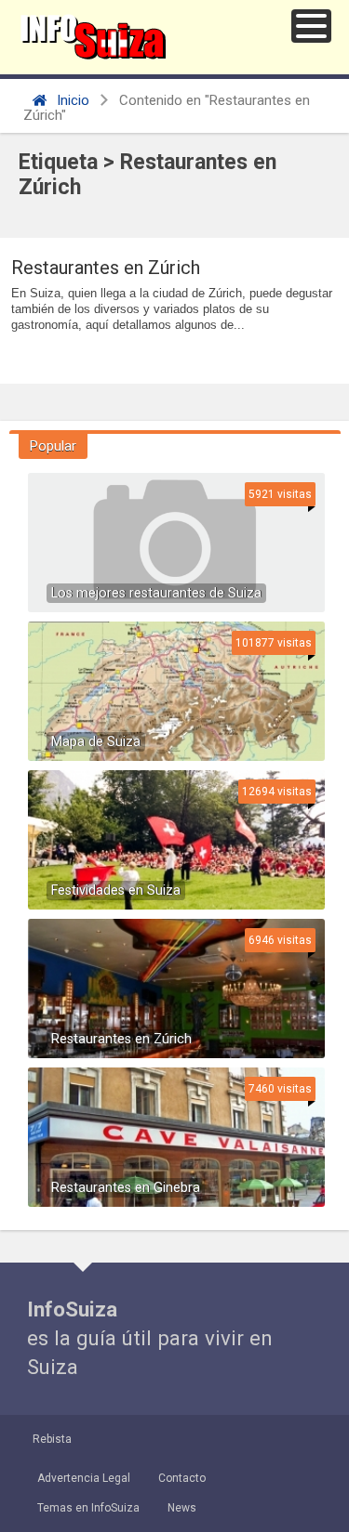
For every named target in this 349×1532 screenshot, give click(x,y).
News (182, 1507)
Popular (53, 446)
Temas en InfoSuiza (88, 1507)
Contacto (182, 1478)
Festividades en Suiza (116, 890)
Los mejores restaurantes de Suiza (156, 593)
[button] (311, 26)
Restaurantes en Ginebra (125, 1188)
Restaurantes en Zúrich (105, 267)
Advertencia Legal (83, 1478)
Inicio (71, 100)
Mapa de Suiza (96, 742)
